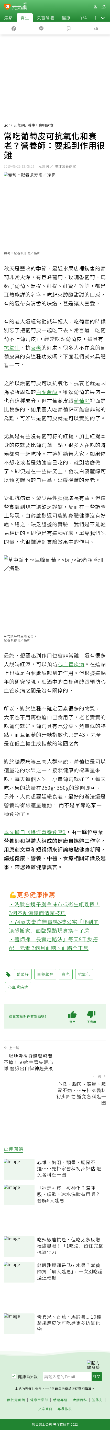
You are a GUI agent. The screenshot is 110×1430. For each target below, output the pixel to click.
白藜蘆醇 (47, 392)
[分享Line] (41, 28)
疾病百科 (80, 1400)
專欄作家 (65, 1409)
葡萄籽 (82, 400)
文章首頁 (45, 1409)
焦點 (8, 17)
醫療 (66, 17)
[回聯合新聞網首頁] (7, 7)
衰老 (36, 347)
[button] (103, 17)
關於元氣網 (16, 1400)
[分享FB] (14, 28)
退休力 (97, 1400)
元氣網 (19, 125)
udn (7, 125)
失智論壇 (45, 17)
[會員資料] (95, 7)
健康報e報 (28, 1376)
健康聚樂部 (39, 1400)
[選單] (103, 7)
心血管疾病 (71, 664)
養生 (24, 17)
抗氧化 (12, 347)
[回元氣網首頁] (19, 7)
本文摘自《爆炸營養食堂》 (35, 832)
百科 (82, 17)
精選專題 (60, 1400)
